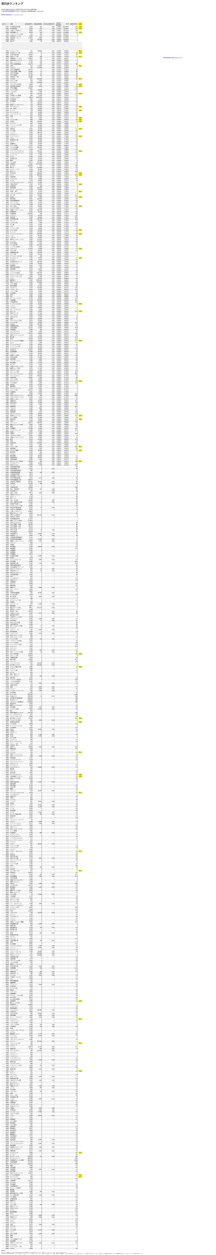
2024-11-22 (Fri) (10, 9)
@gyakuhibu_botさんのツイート (173, 57)
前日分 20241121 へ (7, 14)
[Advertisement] (21, 18)
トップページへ (18, 14)
